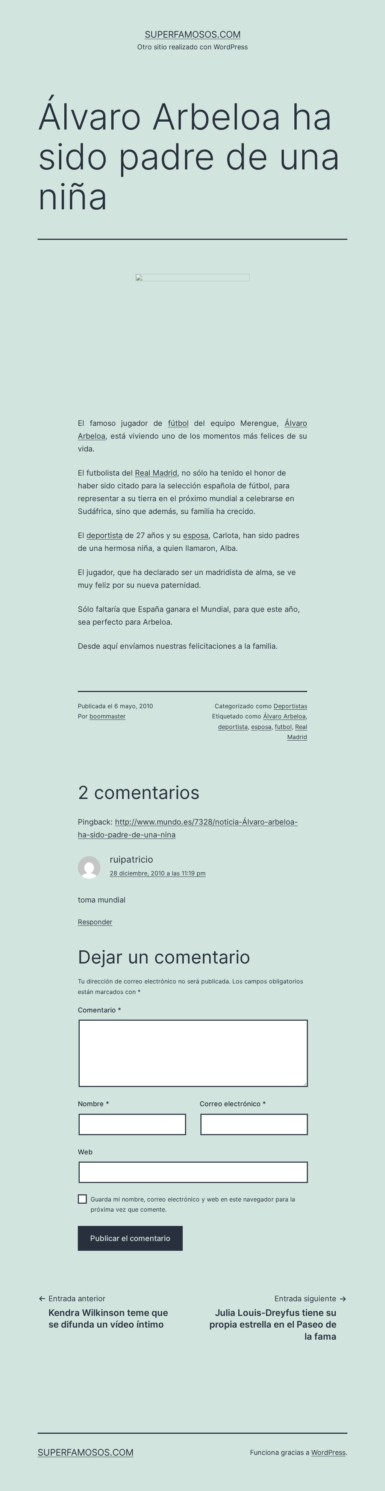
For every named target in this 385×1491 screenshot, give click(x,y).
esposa (195, 535)
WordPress (328, 1452)
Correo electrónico (233, 1104)
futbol (283, 726)
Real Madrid (156, 472)
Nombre (93, 1104)
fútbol (178, 423)
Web (85, 1152)
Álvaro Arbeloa (284, 716)
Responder (95, 922)
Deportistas (290, 706)
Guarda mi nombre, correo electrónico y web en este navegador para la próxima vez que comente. (193, 1204)
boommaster (107, 716)
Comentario (99, 1010)
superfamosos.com (193, 34)
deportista (104, 535)
